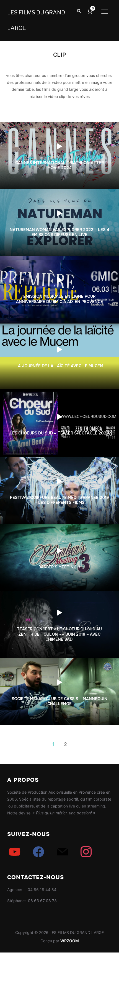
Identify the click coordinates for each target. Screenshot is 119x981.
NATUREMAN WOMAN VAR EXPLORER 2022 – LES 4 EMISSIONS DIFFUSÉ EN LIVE (59, 232)
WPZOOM (69, 940)
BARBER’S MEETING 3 (59, 567)
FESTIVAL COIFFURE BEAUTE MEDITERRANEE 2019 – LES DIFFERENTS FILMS (59, 500)
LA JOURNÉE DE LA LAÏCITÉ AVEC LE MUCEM (59, 365)
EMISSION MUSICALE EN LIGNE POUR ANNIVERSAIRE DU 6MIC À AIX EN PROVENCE (59, 299)
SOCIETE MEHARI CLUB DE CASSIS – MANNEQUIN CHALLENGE (59, 701)
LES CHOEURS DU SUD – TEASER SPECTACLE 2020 (59, 433)
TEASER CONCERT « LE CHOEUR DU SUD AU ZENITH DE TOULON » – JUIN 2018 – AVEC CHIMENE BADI (59, 634)
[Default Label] (14, 851)
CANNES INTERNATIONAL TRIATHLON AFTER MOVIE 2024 (59, 165)
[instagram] (86, 851)
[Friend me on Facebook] (38, 851)
